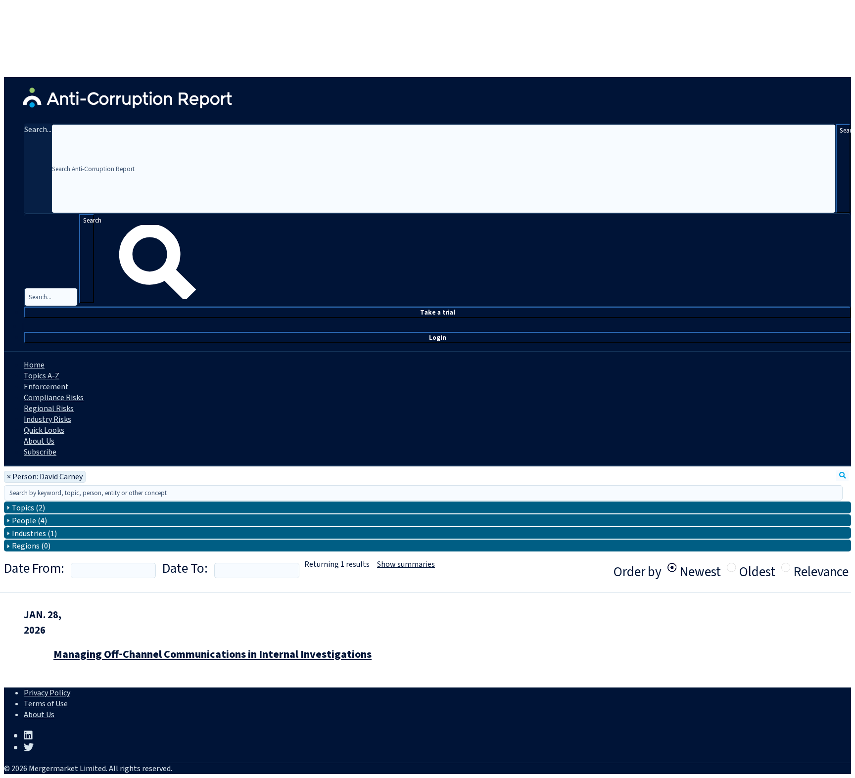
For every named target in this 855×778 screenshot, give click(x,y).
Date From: (34, 568)
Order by (638, 572)
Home (34, 365)
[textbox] (423, 493)
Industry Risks (47, 419)
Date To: (185, 568)
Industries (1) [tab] (34, 533)
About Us (39, 441)
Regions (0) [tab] (31, 546)
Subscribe (40, 452)
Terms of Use (46, 703)
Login (437, 337)
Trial (437, 312)
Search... (37, 129)
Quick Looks (44, 430)
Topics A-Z (41, 375)
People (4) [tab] (29, 520)
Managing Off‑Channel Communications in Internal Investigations (212, 654)
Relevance (821, 567)
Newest (700, 567)
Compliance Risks (54, 397)
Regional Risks (49, 408)
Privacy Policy (47, 692)
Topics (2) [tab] (28, 508)
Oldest (757, 567)
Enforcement (46, 386)
